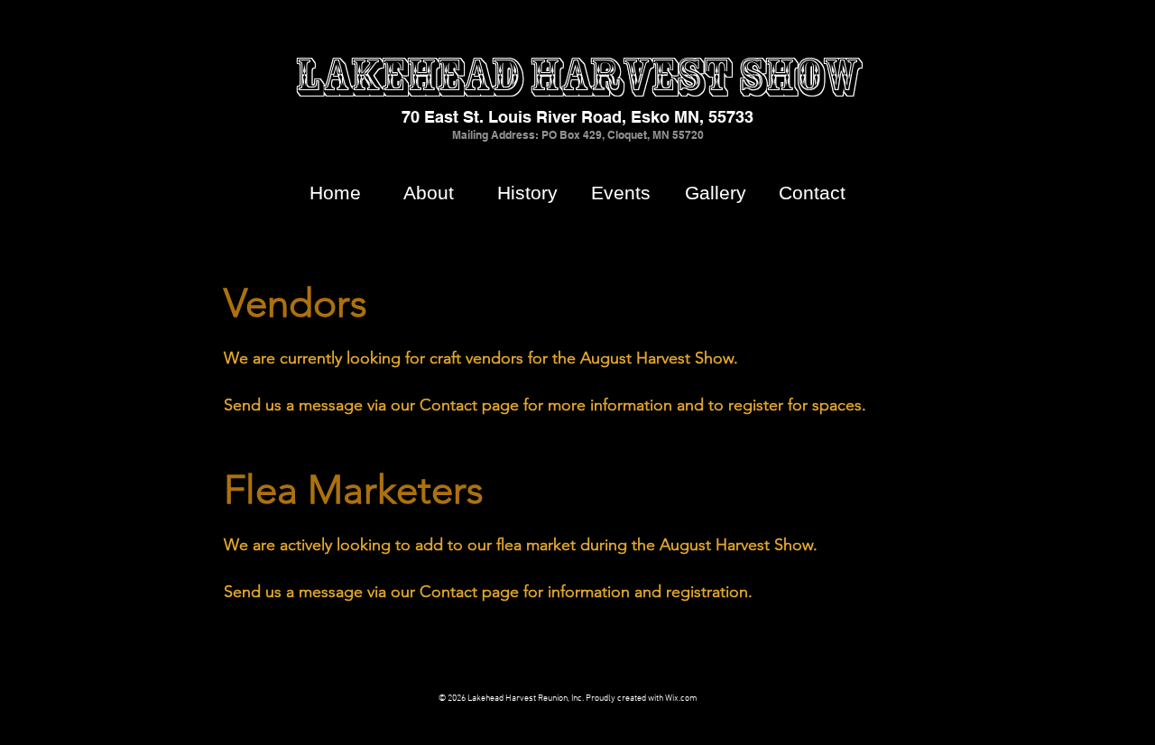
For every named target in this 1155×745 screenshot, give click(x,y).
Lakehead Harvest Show (578, 77)
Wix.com (681, 698)
